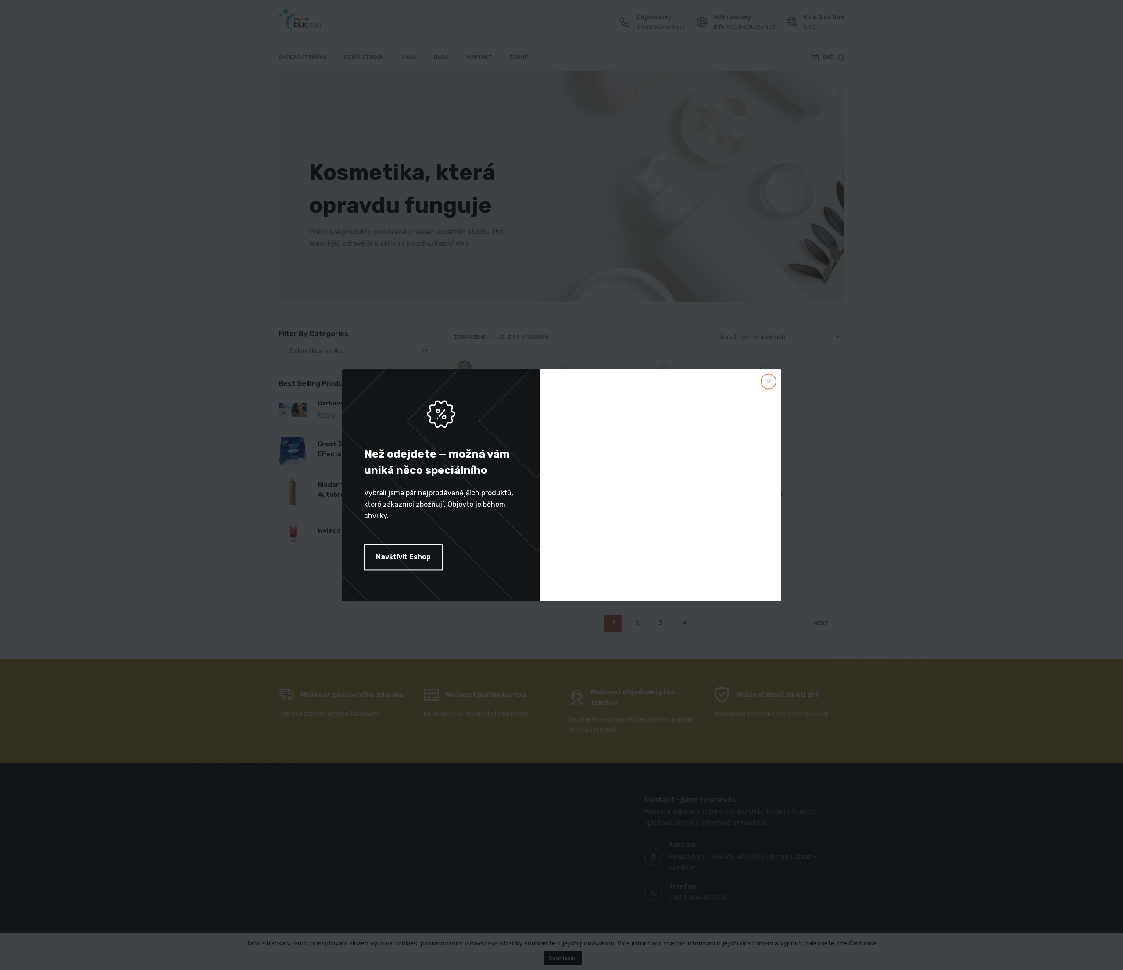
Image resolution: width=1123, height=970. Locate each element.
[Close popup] (768, 381)
